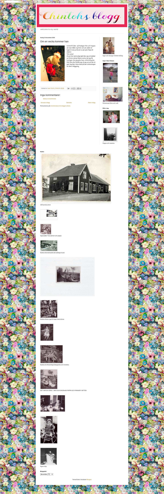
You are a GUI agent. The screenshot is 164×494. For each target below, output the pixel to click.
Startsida (69, 102)
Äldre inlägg (91, 102)
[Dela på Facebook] (78, 88)
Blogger (89, 479)
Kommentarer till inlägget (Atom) (60, 106)
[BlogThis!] (74, 88)
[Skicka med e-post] (72, 88)
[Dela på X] (76, 88)
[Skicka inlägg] (68, 88)
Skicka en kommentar (49, 99)
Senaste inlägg (45, 102)
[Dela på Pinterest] (80, 88)
